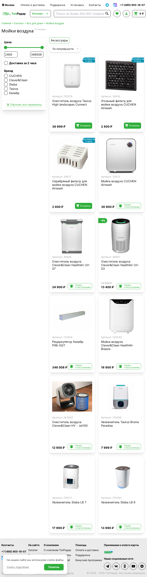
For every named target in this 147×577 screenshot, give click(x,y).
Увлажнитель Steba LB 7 (69, 502)
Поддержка (57, 4)
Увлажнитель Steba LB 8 (118, 502)
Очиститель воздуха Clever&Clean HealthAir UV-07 (71, 265)
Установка (77, 4)
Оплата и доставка (33, 4)
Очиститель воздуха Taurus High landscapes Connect (71, 102)
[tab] (66, 91)
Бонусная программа (88, 560)
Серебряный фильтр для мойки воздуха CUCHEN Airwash (69, 184)
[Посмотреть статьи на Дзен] (142, 566)
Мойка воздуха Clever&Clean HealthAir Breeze (117, 345)
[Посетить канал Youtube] (133, 566)
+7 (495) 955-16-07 (13, 551)
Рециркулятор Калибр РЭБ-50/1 (67, 343)
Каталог (19, 23)
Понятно (53, 567)
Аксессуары (59, 40)
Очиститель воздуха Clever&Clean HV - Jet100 (70, 423)
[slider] (5, 47)
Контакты (95, 4)
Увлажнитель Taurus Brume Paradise (120, 423)
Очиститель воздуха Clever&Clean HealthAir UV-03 (120, 265)
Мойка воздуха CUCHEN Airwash (118, 183)
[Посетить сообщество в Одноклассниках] (124, 566)
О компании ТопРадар (57, 550)
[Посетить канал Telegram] (107, 566)
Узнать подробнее (18, 567)
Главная (6, 23)
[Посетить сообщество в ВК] (116, 566)
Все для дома (35, 23)
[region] (72, 75)
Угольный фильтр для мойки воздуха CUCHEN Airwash (118, 104)
